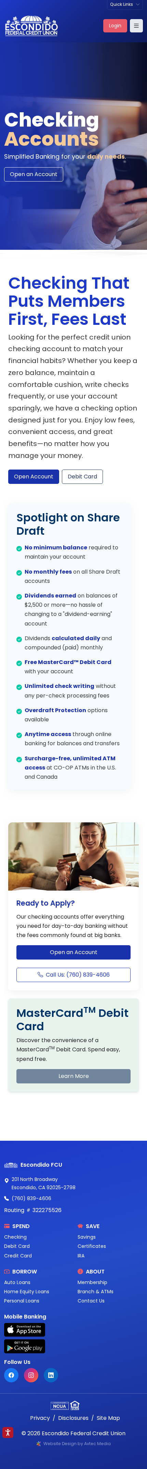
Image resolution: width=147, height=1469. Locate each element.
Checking (15, 1237)
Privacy (40, 1418)
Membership (92, 1282)
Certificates (92, 1246)
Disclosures (73, 1418)
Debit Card (17, 1246)
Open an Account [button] (73, 952)
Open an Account (33, 174)
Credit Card (18, 1255)
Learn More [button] (73, 1076)
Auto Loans (17, 1282)
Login (115, 25)
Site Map (108, 1418)
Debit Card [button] (82, 476)
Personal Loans (21, 1300)
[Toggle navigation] (136, 25)
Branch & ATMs (95, 1291)
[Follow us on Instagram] (31, 1375)
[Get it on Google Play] (73, 1346)
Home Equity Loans (26, 1291)
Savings (87, 1237)
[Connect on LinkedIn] (51, 1375)
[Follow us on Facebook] (11, 1375)
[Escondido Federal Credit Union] (31, 26)
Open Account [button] (33, 476)
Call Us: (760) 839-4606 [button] (78, 974)
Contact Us (91, 1300)
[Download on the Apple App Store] (73, 1330)
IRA (81, 1255)
